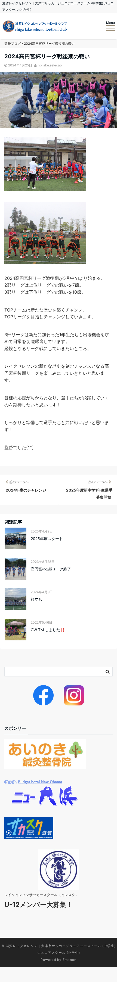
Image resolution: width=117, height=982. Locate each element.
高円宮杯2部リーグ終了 (51, 569)
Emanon (69, 960)
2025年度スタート (47, 538)
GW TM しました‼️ (48, 629)
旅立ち (36, 599)
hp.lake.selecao (50, 65)
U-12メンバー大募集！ (38, 905)
